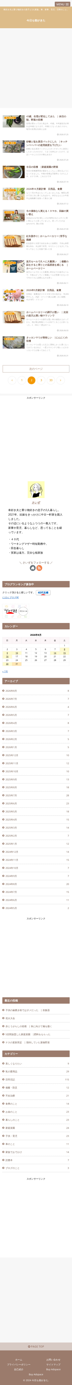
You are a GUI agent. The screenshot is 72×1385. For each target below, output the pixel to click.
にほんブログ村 (10, 597)
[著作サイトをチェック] (33, 568)
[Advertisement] (36, 67)
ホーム (18, 1359)
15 (64, 653)
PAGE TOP (37, 1346)
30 (7, 664)
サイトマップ (53, 1364)
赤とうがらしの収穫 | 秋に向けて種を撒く (29, 1026)
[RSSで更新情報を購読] (39, 568)
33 (50, 380)
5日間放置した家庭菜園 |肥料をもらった (28, 1034)
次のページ (36, 369)
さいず (36, 502)
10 (17, 653)
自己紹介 (18, 1369)
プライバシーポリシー (18, 1364)
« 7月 (5, 671)
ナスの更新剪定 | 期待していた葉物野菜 (28, 1042)
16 (7, 656)
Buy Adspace (53, 1369)
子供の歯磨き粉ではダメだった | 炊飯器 (28, 1010)
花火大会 (10, 1018)
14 (55, 653)
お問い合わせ (53, 1359)
